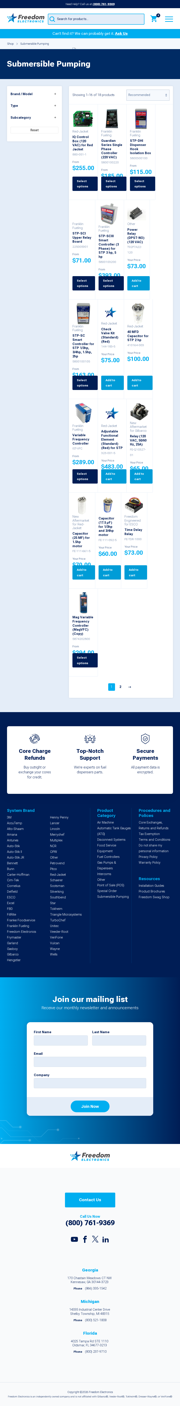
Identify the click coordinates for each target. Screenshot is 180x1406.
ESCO (11, 897)
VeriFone (56, 937)
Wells (54, 954)
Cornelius (13, 886)
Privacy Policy (148, 857)
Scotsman (57, 886)
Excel (10, 903)
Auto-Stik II (14, 852)
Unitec (54, 926)
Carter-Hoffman (18, 875)
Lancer (54, 823)
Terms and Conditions (154, 840)
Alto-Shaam (15, 829)
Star (53, 903)
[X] (95, 1240)
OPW (53, 852)
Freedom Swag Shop (154, 897)
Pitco (53, 869)
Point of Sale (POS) (110, 885)
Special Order (107, 891)
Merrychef (57, 835)
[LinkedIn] (105, 1240)
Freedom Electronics (21, 932)
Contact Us (90, 1199)
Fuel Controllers (108, 857)
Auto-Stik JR (15, 857)
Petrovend (57, 863)
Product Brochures (152, 891)
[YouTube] (74, 1240)
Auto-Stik (13, 846)
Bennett (12, 863)
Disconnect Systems (111, 840)
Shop (10, 43)
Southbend (58, 897)
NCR (53, 846)
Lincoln (55, 829)
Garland (12, 943)
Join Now (90, 1106)
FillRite (11, 914)
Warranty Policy (149, 863)
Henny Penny (59, 817)
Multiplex (56, 840)
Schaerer (56, 880)
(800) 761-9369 (104, 4)
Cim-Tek (13, 880)
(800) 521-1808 (95, 1320)
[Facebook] (85, 1240)
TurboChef (57, 920)
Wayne (55, 949)
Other (54, 857)
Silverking (57, 892)
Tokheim (56, 909)
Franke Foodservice (21, 920)
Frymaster (14, 937)
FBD (10, 909)
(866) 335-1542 (95, 1288)
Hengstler (14, 960)
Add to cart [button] (136, 283)
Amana (12, 835)
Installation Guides (151, 886)
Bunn (10, 869)
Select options (111, 183)
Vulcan (54, 943)
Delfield (12, 892)
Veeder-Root (59, 932)
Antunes (12, 840)
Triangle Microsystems (66, 914)
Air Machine (105, 822)
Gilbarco (13, 954)
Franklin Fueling (18, 926)
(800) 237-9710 (95, 1352)
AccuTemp (14, 823)
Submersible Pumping (113, 897)
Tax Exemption (149, 834)
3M (9, 817)
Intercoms (104, 874)
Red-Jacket (58, 875)
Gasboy (12, 949)
